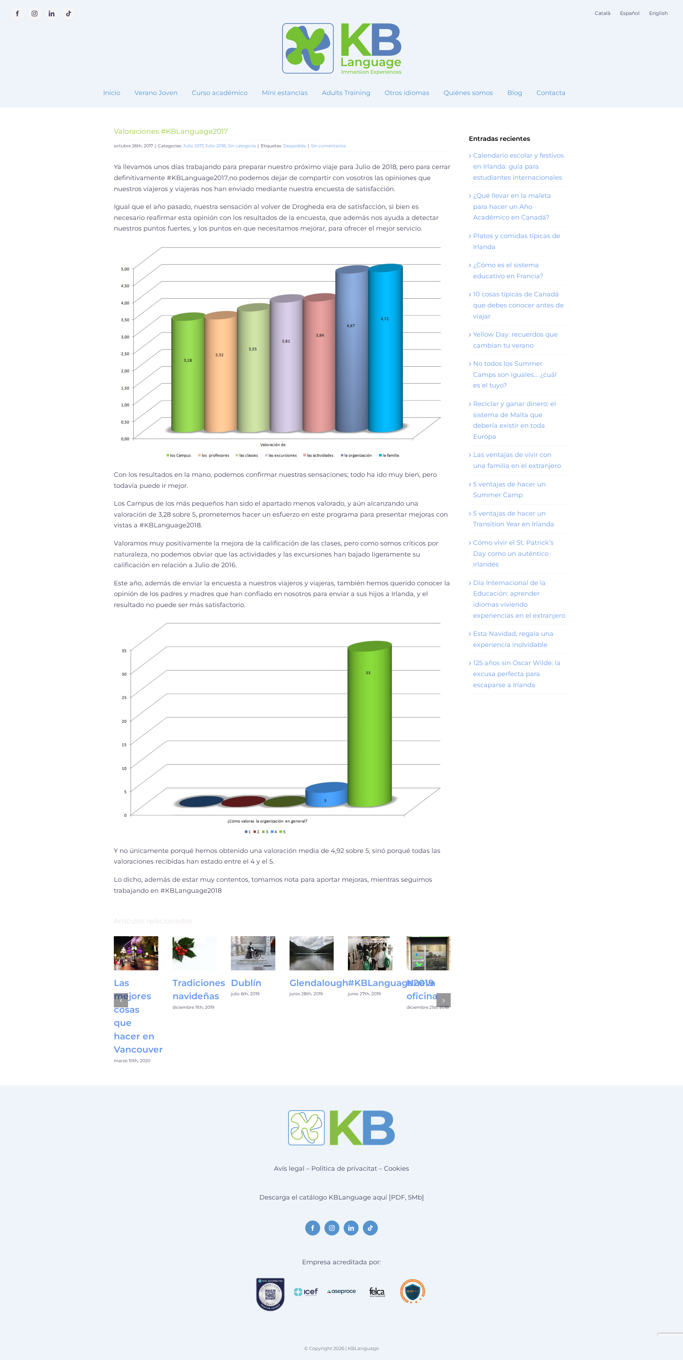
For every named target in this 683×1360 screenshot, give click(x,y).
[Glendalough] (312, 953)
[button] (121, 1000)
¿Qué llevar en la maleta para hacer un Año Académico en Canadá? (512, 206)
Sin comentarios (328, 145)
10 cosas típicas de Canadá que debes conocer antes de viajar (518, 305)
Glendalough (319, 982)
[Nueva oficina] (429, 953)
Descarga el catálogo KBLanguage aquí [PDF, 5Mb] (341, 1197)
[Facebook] (312, 1228)
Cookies (396, 1168)
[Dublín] (253, 953)
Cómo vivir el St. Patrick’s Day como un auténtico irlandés (513, 553)
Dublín (246, 982)
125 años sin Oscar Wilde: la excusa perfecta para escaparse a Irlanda (517, 674)
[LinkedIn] (351, 1228)
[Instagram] (331, 1228)
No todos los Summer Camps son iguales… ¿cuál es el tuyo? (515, 374)
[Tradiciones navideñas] (195, 953)
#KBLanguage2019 (391, 982)
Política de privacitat (344, 1168)
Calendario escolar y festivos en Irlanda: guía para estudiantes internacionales (518, 166)
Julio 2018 (215, 145)
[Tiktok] (370, 1228)
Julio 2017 (193, 145)
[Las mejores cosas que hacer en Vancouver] (136, 953)
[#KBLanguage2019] (370, 953)
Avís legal (289, 1168)
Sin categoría (242, 145)
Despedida (294, 145)
